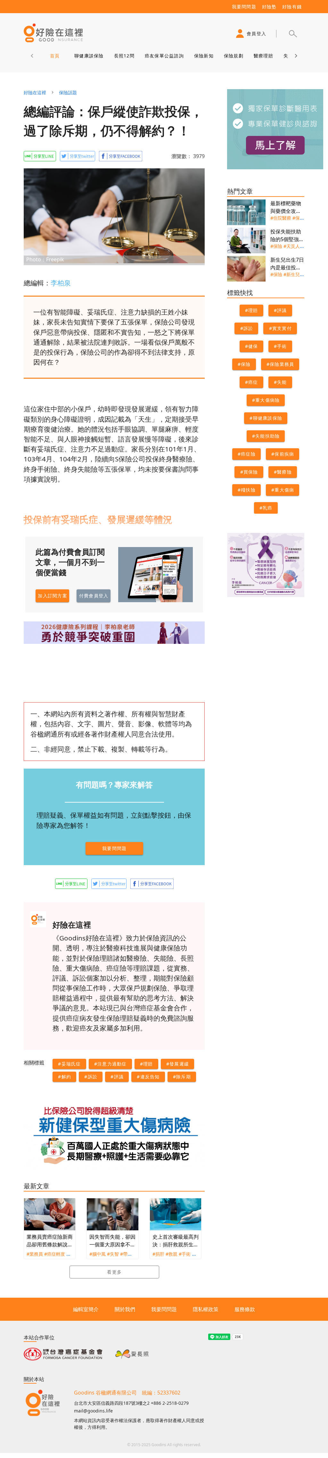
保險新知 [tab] (204, 56)
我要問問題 (164, 1309)
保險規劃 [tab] (233, 56)
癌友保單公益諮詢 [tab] (164, 56)
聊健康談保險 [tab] (89, 56)
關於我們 (125, 1309)
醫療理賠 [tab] (263, 56)
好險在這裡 (35, 92)
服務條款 (244, 1309)
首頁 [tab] (55, 56)
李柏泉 (61, 282)
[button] (292, 33)
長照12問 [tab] (124, 56)
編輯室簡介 (86, 1309)
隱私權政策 (205, 1309)
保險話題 (68, 92)
